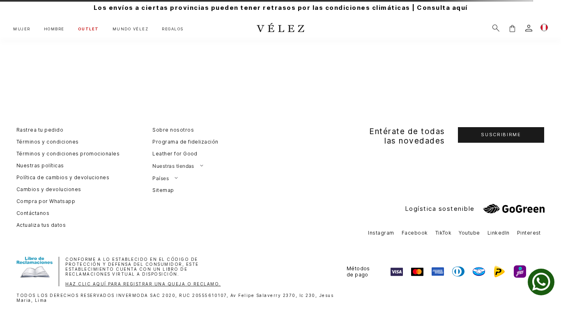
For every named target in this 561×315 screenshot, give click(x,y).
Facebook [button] (415, 233)
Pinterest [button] (529, 233)
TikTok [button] (443, 233)
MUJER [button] (21, 29)
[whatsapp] (541, 282)
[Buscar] (495, 28)
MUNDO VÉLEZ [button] (131, 29)
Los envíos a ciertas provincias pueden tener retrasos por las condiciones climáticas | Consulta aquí (281, 7)
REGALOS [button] (173, 29)
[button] (512, 28)
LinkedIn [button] (498, 233)
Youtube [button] (469, 233)
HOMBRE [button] (54, 29)
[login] (528, 28)
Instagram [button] (381, 233)
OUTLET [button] (88, 29)
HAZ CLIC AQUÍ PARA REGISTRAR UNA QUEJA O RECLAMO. (143, 283)
